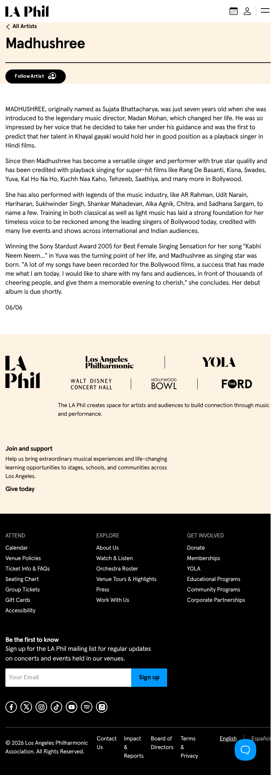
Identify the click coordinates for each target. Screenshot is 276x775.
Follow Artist (29, 76)
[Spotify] (86, 707)
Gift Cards (17, 600)
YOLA (193, 569)
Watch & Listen (114, 559)
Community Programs (213, 590)
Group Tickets (22, 590)
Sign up (149, 677)
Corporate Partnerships (216, 600)
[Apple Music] (101, 707)
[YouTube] (71, 707)
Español (261, 739)
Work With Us (112, 600)
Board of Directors (162, 743)
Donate (195, 548)
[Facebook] (11, 707)
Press (102, 590)
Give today (19, 489)
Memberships (203, 559)
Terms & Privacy (189, 747)
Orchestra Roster (117, 569)
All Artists (25, 27)
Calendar (16, 548)
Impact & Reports (134, 747)
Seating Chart (22, 579)
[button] (265, 11)
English (228, 739)
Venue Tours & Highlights (126, 579)
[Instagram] (41, 707)
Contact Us (107, 743)
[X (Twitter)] (26, 707)
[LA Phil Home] (27, 11)
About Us (107, 548)
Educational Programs (213, 579)
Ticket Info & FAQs (27, 569)
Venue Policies (23, 559)
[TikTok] (56, 707)
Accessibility (20, 611)
